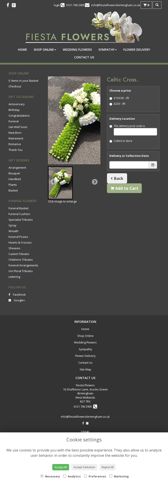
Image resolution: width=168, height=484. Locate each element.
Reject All (108, 467)
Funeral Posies (18, 237)
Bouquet (14, 173)
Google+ (19, 300)
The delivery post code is (129, 126)
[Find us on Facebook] (9, 5)
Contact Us (84, 57)
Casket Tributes (19, 254)
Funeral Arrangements (23, 265)
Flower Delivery (136, 49)
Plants (13, 185)
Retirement (16, 138)
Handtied (15, 179)
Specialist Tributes (21, 220)
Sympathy (106, 49)
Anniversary (17, 104)
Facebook (19, 294)
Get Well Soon (18, 127)
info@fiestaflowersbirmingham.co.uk (85, 417)
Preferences (97, 476)
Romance (15, 144)
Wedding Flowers (77, 49)
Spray (12, 225)
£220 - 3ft (119, 104)
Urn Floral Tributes (21, 271)
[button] (60, 182)
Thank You (16, 150)
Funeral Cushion (19, 214)
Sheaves (14, 248)
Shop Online (44, 49)
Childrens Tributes (21, 260)
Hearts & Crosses (20, 242)
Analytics (74, 476)
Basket (13, 190)
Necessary (52, 476)
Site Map (85, 369)
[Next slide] (95, 182)
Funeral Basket (18, 208)
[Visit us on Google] (15, 5)
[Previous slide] (53, 182)
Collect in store (123, 141)
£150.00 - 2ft (121, 98)
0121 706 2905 (83, 406)
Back (118, 178)
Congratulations (19, 115)
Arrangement (17, 168)
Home (22, 49)
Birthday (14, 110)
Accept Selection (84, 467)
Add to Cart (126, 188)
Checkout (15, 86)
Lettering (14, 277)
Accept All (60, 467)
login (57, 5)
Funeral (14, 121)
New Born (15, 133)
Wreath (13, 231)
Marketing (121, 476)
